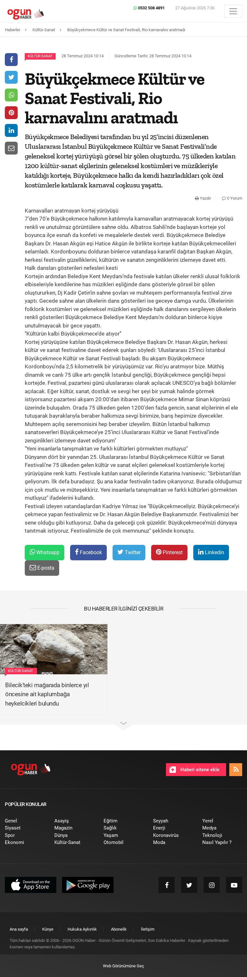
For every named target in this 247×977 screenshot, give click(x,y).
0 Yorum (234, 198)
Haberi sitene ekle (199, 770)
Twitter (132, 552)
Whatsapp (47, 552)
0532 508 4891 (151, 7)
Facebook (90, 552)
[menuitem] (25, 821)
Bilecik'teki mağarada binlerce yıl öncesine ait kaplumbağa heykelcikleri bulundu (47, 694)
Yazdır (205, 198)
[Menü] (233, 11)
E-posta (45, 568)
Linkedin (214, 552)
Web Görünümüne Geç (123, 965)
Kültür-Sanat (40, 56)
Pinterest (172, 552)
